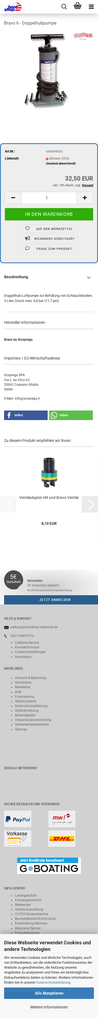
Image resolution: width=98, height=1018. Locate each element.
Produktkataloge (27, 933)
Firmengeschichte (28, 900)
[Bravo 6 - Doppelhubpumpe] (49, 72)
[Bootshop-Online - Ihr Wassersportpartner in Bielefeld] (11, 7)
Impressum (23, 657)
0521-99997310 (22, 636)
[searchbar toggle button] (64, 7)
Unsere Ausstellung (29, 909)
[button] (13, 198)
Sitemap (21, 729)
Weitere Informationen (49, 1007)
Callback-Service (27, 643)
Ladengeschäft (26, 895)
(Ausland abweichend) (61, 163)
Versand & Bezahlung (30, 678)
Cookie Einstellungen (30, 652)
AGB (18, 692)
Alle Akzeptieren (49, 993)
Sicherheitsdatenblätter (32, 724)
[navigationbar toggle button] (91, 7)
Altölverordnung (27, 710)
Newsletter (22, 687)
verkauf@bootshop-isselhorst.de (34, 627)
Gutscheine (23, 682)
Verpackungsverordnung (33, 720)
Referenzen (23, 905)
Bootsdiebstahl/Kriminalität (35, 919)
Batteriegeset (24, 715)
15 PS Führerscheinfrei (31, 914)
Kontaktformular (27, 647)
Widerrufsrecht (25, 701)
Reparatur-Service (28, 928)
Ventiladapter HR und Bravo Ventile (49, 497)
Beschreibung (16, 277)
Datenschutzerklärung (53, 982)
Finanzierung (24, 697)
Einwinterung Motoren (31, 923)
